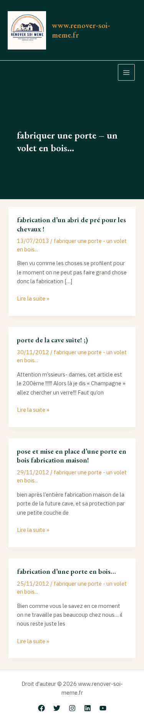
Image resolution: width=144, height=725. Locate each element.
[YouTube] (102, 708)
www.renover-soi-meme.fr (81, 30)
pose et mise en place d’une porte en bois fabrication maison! (71, 456)
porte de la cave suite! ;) (52, 339)
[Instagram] (72, 708)
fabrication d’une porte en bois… (66, 571)
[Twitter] (56, 708)
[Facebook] (41, 708)
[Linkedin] (87, 708)
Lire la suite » (33, 298)
